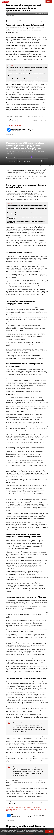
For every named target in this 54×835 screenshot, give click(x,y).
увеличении (37, 788)
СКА (20, 125)
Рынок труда (9, 809)
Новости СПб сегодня (26, 807)
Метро (20, 809)
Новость (11, 125)
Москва (44, 809)
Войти (48, 1)
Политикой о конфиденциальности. (24, 833)
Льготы (8, 682)
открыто (44, 600)
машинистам (42, 692)
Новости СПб (18, 807)
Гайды (12, 810)
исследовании (23, 776)
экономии (18, 744)
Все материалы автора (24, 22)
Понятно (49, 831)
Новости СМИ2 (10, 134)
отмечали (15, 732)
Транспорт (26, 809)
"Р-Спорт (14, 42)
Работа (7, 810)
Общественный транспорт (36, 809)
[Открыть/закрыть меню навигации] (41, 2)
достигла (26, 782)
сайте (21, 261)
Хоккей (16, 125)
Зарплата (15, 809)
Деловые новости (36, 807)
